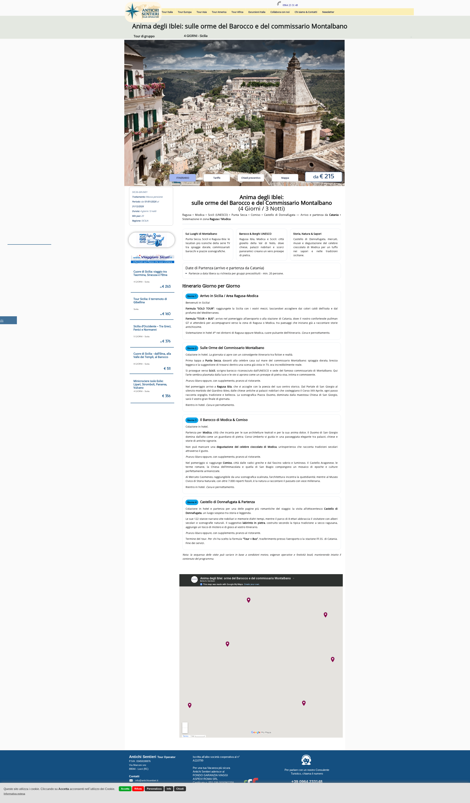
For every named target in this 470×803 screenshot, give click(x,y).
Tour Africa (237, 12)
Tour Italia (167, 12)
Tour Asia (202, 12)
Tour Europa (184, 12)
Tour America (219, 12)
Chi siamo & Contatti (306, 12)
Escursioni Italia (256, 12)
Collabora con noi (280, 12)
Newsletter (328, 12)
